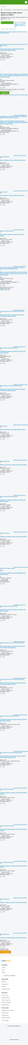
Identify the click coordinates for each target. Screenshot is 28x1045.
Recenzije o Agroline (6, 1002)
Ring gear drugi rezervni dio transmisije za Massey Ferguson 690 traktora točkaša (13, 683)
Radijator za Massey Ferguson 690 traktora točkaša (13, 902)
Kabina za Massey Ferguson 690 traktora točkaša (12, 160)
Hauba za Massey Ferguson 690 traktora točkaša (12, 429)
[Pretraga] (26, 6)
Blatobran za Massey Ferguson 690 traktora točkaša (13, 464)
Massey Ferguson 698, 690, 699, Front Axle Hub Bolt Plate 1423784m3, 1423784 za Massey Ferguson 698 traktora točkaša (13, 274)
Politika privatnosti (6, 997)
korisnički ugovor (24, 94)
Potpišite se (4, 92)
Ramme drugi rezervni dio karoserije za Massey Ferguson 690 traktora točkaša (12, 49)
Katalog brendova (5, 1004)
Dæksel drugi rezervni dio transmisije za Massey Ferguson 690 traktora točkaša (12, 647)
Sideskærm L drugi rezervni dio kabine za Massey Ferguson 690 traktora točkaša (12, 389)
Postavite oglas (5, 952)
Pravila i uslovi (5, 995)
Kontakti (3, 972)
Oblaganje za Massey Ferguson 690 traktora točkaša (13, 536)
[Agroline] (1, 10)
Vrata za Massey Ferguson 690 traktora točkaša (12, 195)
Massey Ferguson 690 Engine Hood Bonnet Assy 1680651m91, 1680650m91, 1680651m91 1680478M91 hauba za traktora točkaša (14, 122)
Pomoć (3, 969)
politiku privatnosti (15, 94)
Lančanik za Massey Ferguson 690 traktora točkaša (13, 937)
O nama (3, 967)
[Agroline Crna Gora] (9, 2)
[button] (26, 2)
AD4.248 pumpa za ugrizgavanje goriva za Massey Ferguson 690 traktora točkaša (13, 756)
